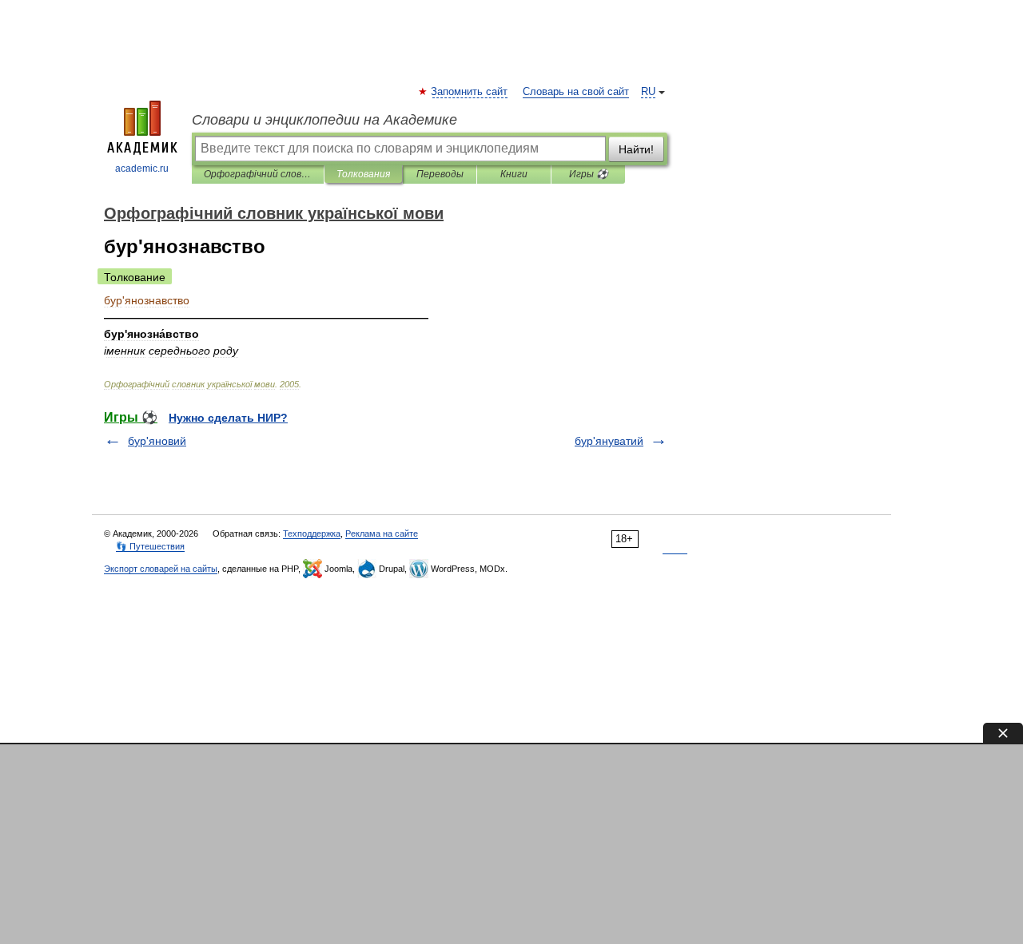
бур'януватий (609, 440)
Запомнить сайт (470, 91)
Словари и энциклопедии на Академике (324, 120)
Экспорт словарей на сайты (160, 568)
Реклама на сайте (381, 533)
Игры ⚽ (588, 174)
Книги (513, 174)
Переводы (440, 174)
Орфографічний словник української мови (258, 174)
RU (648, 91)
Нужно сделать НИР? (228, 417)
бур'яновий (157, 440)
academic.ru (142, 168)
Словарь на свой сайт (576, 91)
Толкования (363, 174)
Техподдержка (311, 533)
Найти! (636, 149)
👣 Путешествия (150, 546)
